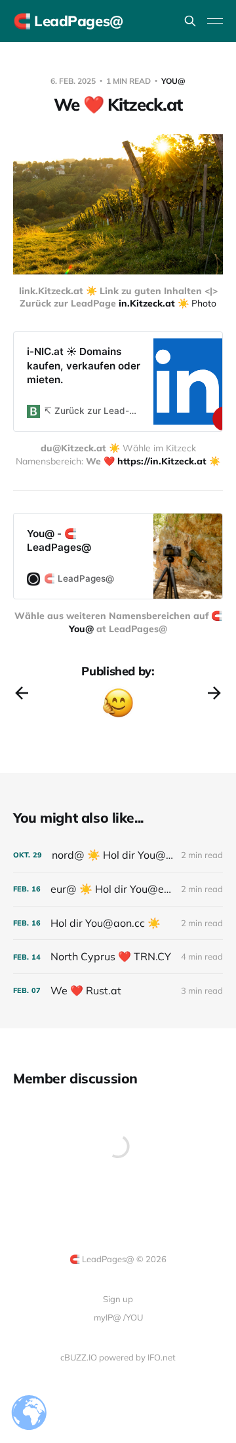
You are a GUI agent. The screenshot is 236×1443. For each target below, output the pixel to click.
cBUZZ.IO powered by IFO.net (118, 1357)
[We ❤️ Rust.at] (118, 990)
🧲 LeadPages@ (68, 21)
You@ (173, 81)
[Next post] (214, 693)
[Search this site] (190, 21)
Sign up (118, 1299)
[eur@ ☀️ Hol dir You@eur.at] (118, 889)
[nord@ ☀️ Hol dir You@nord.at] (118, 855)
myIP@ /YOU (118, 1317)
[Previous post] (21, 693)
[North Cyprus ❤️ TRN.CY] (118, 956)
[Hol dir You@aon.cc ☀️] (118, 923)
